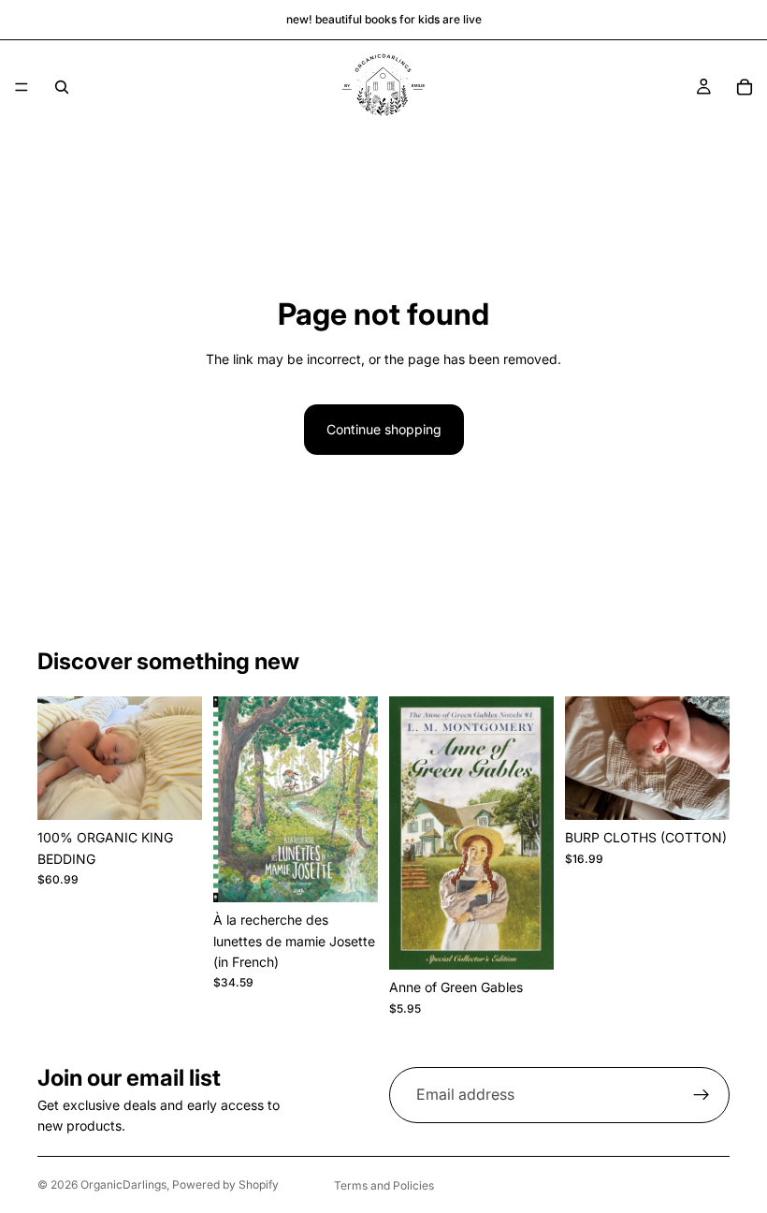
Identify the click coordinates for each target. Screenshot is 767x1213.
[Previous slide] (58, 758)
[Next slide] (181, 758)
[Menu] (21, 87)
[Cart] (744, 87)
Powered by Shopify (225, 1184)
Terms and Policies (384, 1185)
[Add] (349, 873)
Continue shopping (383, 429)
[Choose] (173, 791)
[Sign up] (701, 1095)
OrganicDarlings (123, 1184)
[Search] (61, 87)
